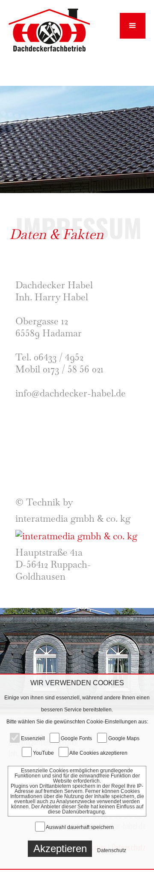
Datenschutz (111, 850)
